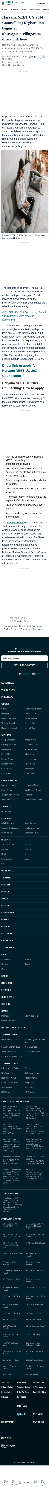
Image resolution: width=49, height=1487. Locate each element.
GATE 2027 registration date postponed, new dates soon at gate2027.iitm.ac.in (12, 1136)
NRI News (5, 1100)
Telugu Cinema (30, 1086)
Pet (2, 872)
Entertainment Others (33, 808)
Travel (26, 867)
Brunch (27, 852)
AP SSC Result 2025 (11, 1287)
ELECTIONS (6, 998)
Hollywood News (31, 793)
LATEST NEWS (7, 691)
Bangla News (29, 1091)
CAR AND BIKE (8, 949)
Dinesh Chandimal (9, 736)
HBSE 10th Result (33, 1327)
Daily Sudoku (7, 1024)
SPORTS (5, 963)
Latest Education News (15, 1109)
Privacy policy (7, 1395)
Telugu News (6, 1095)
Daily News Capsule (11, 666)
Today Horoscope (8, 1060)
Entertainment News (10, 1091)
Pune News (29, 777)
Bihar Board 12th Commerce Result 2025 (10, 1253)
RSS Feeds (21, 1405)
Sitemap (4, 1405)
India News (35, 10)
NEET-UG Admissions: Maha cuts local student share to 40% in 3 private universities (34, 1181)
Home (4, 10)
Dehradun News (31, 753)
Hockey (4, 972)
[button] (3, 3)
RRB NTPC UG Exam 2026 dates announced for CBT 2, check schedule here (35, 1167)
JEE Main (7, 1382)
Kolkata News (7, 767)
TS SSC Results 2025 (35, 1278)
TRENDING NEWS (9, 1043)
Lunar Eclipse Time (32, 1060)
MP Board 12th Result (12, 1261)
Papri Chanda (18, 65)
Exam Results (7, 841)
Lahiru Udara (29, 736)
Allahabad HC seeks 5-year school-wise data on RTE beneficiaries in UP (11, 1167)
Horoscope (6, 819)
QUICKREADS (7, 1005)
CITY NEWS (6, 743)
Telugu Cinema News (10, 803)
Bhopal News (30, 748)
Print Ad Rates (23, 1400)
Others (4, 977)
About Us (5, 1390)
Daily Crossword (31, 1024)
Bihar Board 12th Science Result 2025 (11, 1243)
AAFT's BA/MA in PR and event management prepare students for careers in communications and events (12, 1119)
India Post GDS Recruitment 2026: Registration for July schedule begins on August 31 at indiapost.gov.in (11, 1152)
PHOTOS (5, 900)
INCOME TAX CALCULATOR (13, 1036)
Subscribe (41, 3)
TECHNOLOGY (7, 956)
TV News (28, 803)
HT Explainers (30, 1100)
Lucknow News (30, 767)
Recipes (27, 862)
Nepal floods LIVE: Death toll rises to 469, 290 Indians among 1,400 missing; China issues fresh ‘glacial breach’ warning (12, 1212)
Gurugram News (31, 757)
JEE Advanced (32, 1382)
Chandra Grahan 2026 (10, 1055)
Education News (31, 841)
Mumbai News (7, 772)
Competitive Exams (9, 836)
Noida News (29, 772)
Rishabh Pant (30, 731)
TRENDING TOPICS (9, 1071)
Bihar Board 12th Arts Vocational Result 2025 (35, 1234)
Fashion (4, 857)
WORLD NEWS (8, 698)
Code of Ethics (39, 1400)
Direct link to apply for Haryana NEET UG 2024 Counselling (20, 371)
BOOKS (4, 984)
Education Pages (11, 1227)
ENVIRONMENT (8, 921)
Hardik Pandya (30, 726)
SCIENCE (5, 928)
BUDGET (5, 914)
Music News (6, 798)
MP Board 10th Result (35, 1251)
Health (4, 862)
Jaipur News (29, 762)
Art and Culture (7, 852)
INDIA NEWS (7, 705)
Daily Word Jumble (9, 1029)
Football (27, 967)
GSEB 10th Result (33, 1342)
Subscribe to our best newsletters (24, 659)
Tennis (27, 972)
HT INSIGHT (6, 991)
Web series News (8, 808)
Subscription (6, 1400)
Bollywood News (8, 793)
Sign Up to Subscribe (24, 673)
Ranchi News (6, 781)
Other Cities (29, 781)
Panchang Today (31, 1055)
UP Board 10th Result (35, 1295)
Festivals (28, 857)
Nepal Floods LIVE (9, 1047)
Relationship (6, 867)
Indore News (6, 762)
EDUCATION (6, 826)
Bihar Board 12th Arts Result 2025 (35, 1243)
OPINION (5, 935)
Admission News (8, 831)
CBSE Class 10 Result (35, 1334)
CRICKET (5, 712)
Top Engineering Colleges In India (33, 1352)
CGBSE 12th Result (34, 1312)
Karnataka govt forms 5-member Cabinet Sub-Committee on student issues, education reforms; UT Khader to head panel (12, 1184)
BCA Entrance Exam (34, 1368)
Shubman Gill (30, 722)
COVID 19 (5, 1012)
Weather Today (23, 1395)
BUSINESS (5, 893)
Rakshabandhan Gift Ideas (12, 1064)
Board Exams (30, 831)
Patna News (6, 777)
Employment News (32, 836)
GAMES (4, 1019)
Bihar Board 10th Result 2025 (10, 1233)
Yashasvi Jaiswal (8, 731)
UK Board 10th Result (35, 1321)
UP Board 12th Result (12, 1304)
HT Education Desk (13, 62)
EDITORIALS (6, 942)
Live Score (5, 722)
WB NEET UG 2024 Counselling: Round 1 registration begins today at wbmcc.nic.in (24, 316)
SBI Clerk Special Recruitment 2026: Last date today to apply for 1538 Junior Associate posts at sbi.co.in (35, 1152)
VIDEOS (4, 907)
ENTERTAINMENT (9, 788)
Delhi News (6, 757)
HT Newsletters (39, 1395)
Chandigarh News (8, 753)
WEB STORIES (7, 879)
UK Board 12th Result (12, 1321)
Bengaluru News (8, 748)
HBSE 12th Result (10, 1327)
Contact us (22, 1390)
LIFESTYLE (5, 848)
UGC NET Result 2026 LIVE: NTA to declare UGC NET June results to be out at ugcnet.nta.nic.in (35, 1136)
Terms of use (38, 1390)
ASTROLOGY (7, 815)
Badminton (6, 967)
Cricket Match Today (33, 717)
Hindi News (29, 1095)
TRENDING (6, 886)
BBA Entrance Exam (11, 1368)
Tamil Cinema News (32, 798)
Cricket (24, 10)
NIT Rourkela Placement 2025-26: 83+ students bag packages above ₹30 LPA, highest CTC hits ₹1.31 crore (35, 1120)
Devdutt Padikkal (8, 726)
